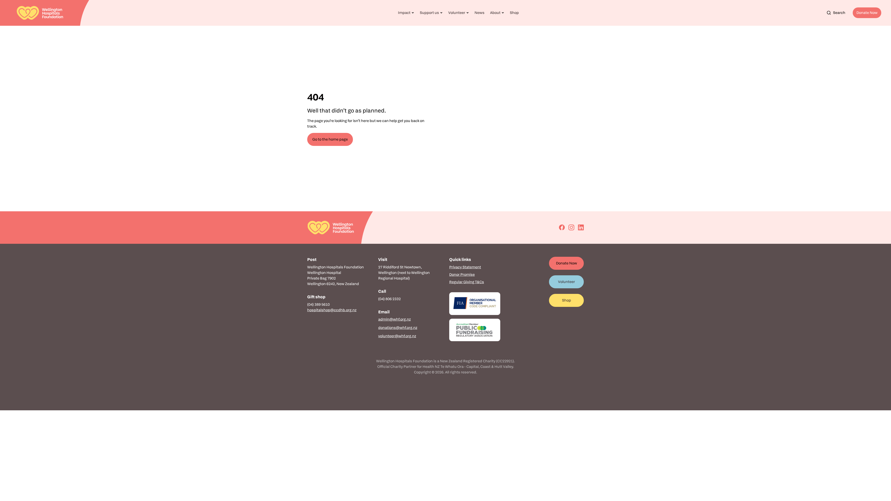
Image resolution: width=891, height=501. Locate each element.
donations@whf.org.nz (397, 327)
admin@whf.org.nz (394, 319)
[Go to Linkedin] (581, 227)
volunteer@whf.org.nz (397, 336)
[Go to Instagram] (571, 227)
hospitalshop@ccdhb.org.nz (331, 310)
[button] (406, 13)
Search (839, 12)
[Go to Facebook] (562, 227)
